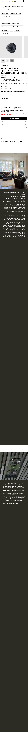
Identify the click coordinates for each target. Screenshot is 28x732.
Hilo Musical (17, 30)
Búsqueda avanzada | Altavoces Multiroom (12, 26)
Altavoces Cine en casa (17, 6)
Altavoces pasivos (6, 16)
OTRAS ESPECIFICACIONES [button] (8, 132)
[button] (2, 2)
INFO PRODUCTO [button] (5, 128)
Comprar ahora (14, 123)
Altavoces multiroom (16, 13)
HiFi (11, 30)
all (2, 6)
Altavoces (7, 6)
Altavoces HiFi (5, 13)
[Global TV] (14, 1)
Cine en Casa (5, 30)
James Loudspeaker (7, 33)
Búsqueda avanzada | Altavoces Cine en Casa (13, 20)
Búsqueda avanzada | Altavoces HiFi (10, 23)
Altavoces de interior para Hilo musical (11, 9)
